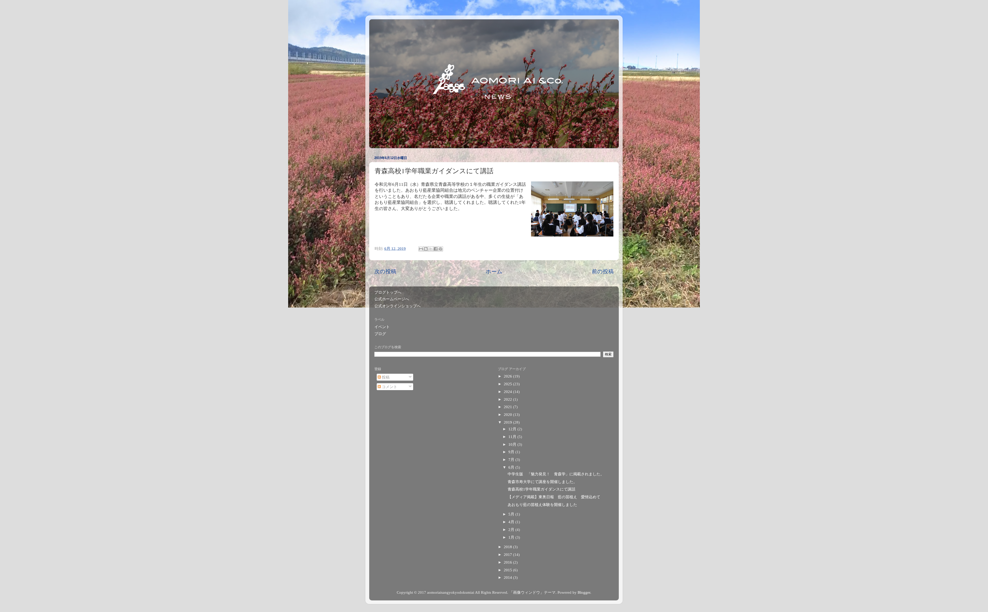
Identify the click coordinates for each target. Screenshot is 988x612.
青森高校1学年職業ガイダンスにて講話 (541, 489)
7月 (511, 459)
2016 (508, 562)
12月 (512, 429)
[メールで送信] (421, 248)
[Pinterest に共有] (440, 248)
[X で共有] (430, 248)
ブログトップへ (387, 292)
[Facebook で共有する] (435, 248)
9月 (511, 452)
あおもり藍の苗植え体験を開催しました (542, 504)
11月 (512, 436)
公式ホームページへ (391, 299)
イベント (382, 327)
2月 (511, 529)
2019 (508, 422)
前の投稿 (603, 271)
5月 (511, 514)
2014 (508, 577)
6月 (511, 467)
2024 (508, 391)
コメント (389, 386)
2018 (508, 547)
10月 (512, 444)
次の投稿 (385, 271)
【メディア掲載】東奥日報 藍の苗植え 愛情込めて (554, 497)
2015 (508, 570)
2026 (508, 376)
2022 (508, 399)
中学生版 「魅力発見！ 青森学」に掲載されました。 (556, 474)
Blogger (584, 592)
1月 (511, 537)
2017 (508, 554)
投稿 (385, 377)
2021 (508, 407)
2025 (508, 384)
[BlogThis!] (425, 248)
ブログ (380, 333)
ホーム (494, 271)
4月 (511, 522)
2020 (508, 414)
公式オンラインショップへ (397, 306)
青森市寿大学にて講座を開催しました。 (542, 481)
